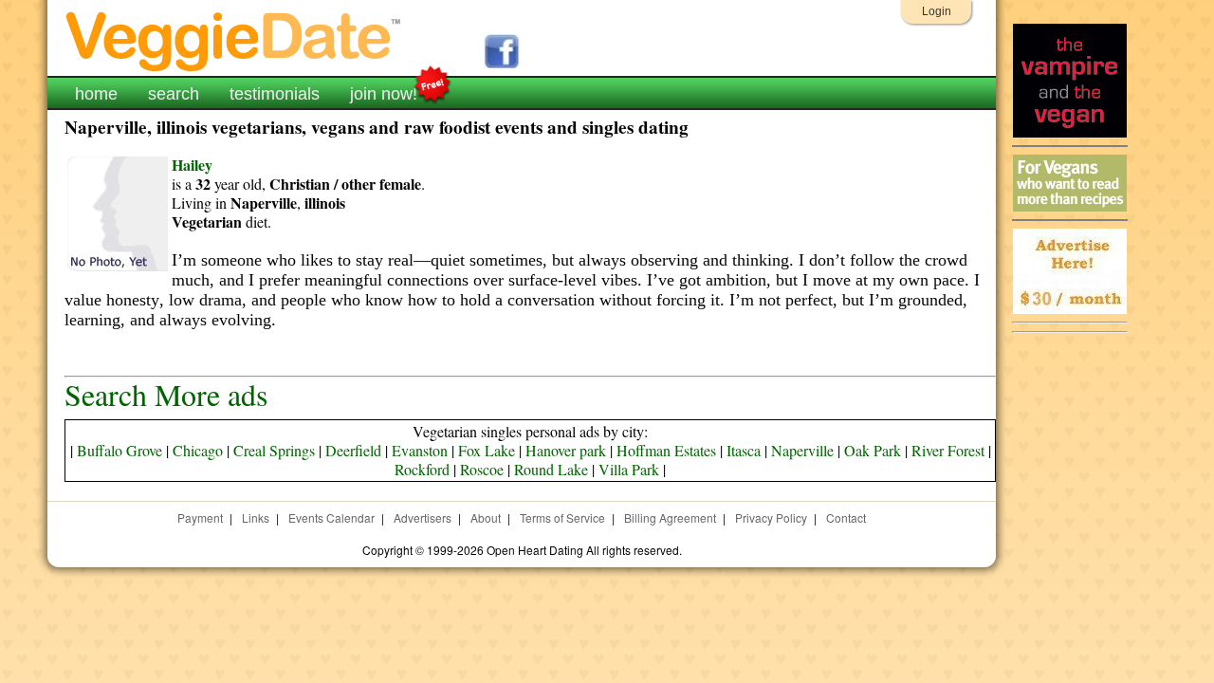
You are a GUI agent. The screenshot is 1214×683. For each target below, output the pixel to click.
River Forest (947, 450)
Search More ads (165, 394)
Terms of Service (562, 517)
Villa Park (628, 469)
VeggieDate (234, 40)
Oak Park (872, 450)
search (173, 93)
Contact (846, 517)
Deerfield (353, 450)
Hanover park (565, 450)
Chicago (198, 450)
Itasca (744, 450)
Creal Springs (274, 450)
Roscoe (482, 469)
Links (255, 517)
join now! (383, 93)
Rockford (422, 469)
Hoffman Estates (666, 450)
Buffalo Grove (119, 450)
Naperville (802, 450)
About (485, 517)
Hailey (192, 164)
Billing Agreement (670, 517)
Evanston (420, 450)
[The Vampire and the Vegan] (1070, 132)
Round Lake (551, 469)
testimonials (275, 93)
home (96, 93)
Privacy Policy (771, 517)
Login (936, 11)
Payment (200, 517)
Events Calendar (331, 517)
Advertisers (422, 517)
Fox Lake (486, 450)
